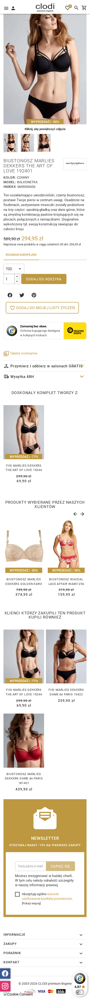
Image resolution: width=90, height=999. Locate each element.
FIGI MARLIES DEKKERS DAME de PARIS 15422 (66, 692)
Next (82, 513)
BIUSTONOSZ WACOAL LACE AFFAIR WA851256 (66, 581)
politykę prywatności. (57, 898)
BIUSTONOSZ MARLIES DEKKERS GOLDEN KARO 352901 (23, 583)
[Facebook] (5, 973)
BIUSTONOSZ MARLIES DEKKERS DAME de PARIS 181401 (24, 778)
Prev (75, 513)
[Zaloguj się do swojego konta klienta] (13, 7)
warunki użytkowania (40, 896)
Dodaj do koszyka (44, 279)
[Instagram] (5, 986)
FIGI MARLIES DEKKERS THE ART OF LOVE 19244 (24, 467)
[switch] (80, 992)
